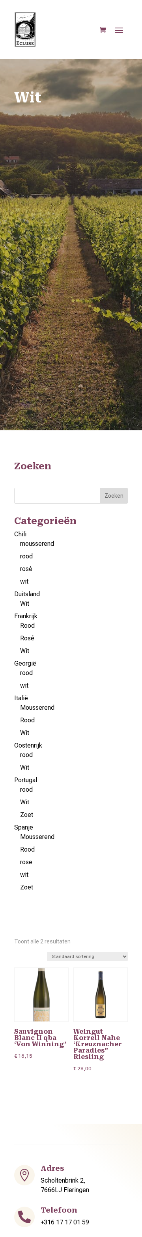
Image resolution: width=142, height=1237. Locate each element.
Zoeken (114, 496)
